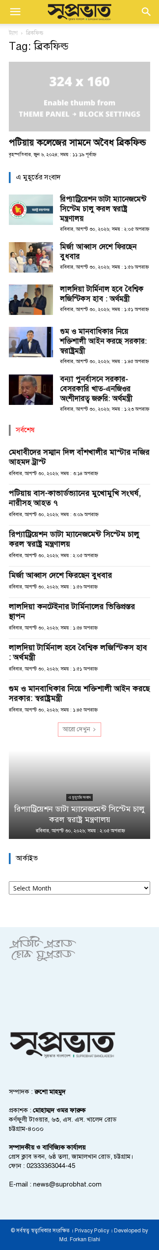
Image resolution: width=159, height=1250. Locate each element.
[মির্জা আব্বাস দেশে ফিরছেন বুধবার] (31, 257)
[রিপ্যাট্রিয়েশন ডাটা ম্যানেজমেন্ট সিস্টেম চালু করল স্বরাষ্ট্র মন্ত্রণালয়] (31, 210)
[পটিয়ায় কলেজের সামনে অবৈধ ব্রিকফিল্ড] (79, 96)
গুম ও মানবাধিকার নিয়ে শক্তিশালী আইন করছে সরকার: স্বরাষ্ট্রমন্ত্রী (103, 341)
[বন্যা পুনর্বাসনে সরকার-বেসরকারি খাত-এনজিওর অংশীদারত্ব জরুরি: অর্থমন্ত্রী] (31, 389)
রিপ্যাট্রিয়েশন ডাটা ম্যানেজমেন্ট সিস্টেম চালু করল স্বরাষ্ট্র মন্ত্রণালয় (103, 209)
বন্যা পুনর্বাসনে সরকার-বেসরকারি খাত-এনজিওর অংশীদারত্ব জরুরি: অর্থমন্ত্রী (96, 388)
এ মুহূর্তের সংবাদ (79, 797)
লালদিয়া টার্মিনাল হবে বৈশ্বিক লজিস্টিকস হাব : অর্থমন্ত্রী (102, 293)
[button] (15, 12)
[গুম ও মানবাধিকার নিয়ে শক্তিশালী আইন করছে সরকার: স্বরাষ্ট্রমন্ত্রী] (31, 342)
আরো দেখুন (76, 729)
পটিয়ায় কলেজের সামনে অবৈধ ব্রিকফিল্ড (77, 142)
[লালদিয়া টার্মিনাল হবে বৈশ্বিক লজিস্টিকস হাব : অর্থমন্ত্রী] (31, 299)
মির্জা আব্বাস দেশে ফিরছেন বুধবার (60, 575)
